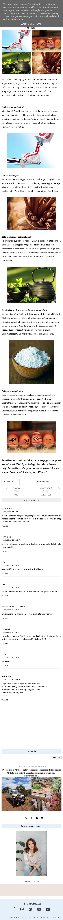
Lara (4, 654)
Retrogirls (7, 509)
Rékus (4, 562)
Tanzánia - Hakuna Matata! (31, 766)
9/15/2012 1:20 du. (10, 565)
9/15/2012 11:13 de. (11, 512)
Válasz (5, 526)
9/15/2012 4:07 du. (10, 657)
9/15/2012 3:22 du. (10, 632)
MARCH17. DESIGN (50, 917)
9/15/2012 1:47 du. (10, 587)
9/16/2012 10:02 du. (11, 679)
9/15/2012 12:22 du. (11, 540)
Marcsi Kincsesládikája (13, 607)
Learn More (27, 24)
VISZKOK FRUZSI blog (18, 917)
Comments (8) (41, 481)
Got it (40, 24)
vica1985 (6, 629)
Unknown (6, 677)
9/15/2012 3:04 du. (10, 610)
